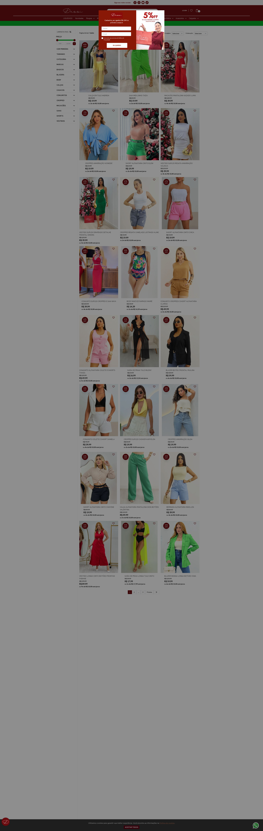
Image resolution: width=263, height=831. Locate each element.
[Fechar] (160, 14)
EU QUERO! (117, 45)
